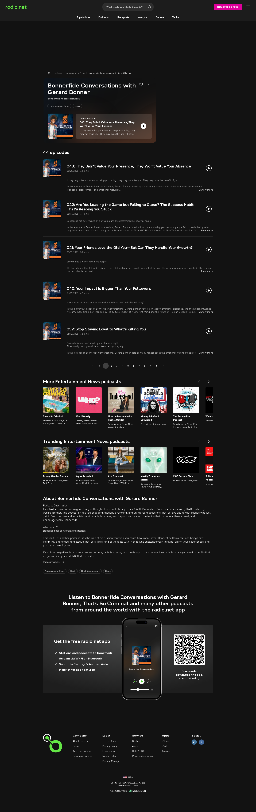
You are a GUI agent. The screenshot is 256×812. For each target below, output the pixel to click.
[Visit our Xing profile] (201, 742)
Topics (175, 17)
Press (76, 746)
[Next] (209, 380)
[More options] (150, 85)
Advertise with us (82, 751)
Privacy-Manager (111, 761)
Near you (143, 17)
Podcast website (52, 562)
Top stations (83, 17)
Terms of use (109, 741)
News (108, 571)
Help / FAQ (138, 751)
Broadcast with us (82, 756)
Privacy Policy (109, 746)
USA (130, 777)
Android (166, 751)
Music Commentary (90, 571)
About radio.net (81, 741)
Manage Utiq (109, 756)
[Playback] (143, 126)
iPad (164, 746)
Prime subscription (142, 756)
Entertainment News (59, 106)
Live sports (123, 17)
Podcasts (103, 17)
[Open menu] (248, 7)
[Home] (49, 73)
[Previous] (199, 380)
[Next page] (156, 366)
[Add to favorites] (141, 84)
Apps (135, 746)
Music (77, 106)
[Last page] (163, 366)
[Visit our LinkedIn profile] (194, 742)
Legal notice (108, 751)
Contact (136, 741)
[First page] (92, 366)
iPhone (165, 741)
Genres (160, 17)
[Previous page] (99, 366)
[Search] (150, 7)
